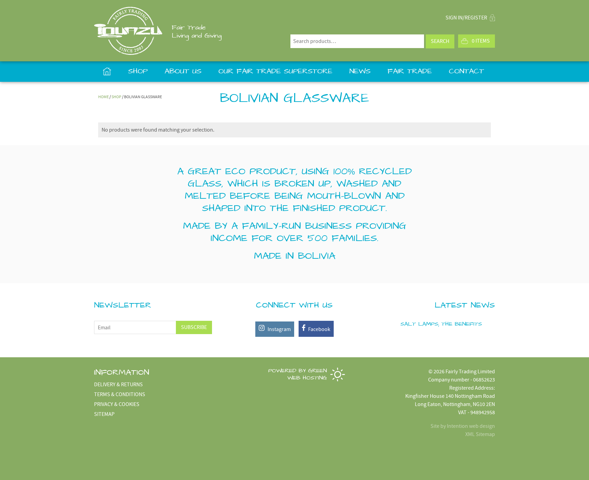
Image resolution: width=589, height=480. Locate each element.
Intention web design (471, 426)
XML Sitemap (480, 434)
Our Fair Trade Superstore (275, 71)
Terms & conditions (119, 394)
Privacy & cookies (116, 404)
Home (107, 71)
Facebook (318, 329)
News (360, 71)
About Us (183, 71)
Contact (466, 71)
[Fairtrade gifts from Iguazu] (128, 31)
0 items (481, 41)
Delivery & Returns (118, 384)
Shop (138, 71)
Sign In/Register (466, 17)
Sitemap (104, 414)
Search (440, 41)
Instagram (279, 329)
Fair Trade (410, 71)
